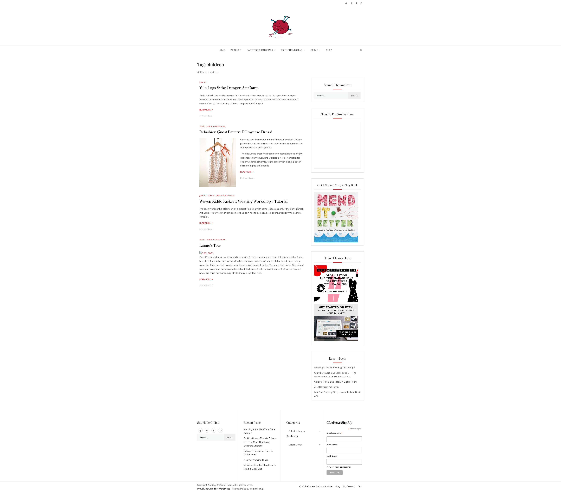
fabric (202, 126)
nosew (211, 195)
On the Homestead (292, 50)
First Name (332, 444)
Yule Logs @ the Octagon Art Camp (229, 88)
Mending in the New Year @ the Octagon (334, 367)
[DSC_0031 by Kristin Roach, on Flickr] (206, 252)
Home (222, 50)
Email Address (334, 433)
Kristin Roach (207, 116)
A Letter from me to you (326, 386)
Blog (337, 486)
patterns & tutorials (216, 126)
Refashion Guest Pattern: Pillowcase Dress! (235, 132)
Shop (329, 50)
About (314, 50)
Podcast (236, 50)
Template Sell (257, 488)
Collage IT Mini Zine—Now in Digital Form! (335, 381)
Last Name (332, 456)
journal (202, 82)
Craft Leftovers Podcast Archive (316, 486)
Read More (205, 110)
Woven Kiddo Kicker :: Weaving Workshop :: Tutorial (243, 201)
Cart (360, 486)
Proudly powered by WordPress (214, 488)
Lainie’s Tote (210, 245)
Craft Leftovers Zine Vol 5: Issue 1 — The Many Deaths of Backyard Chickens (260, 442)
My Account (349, 486)
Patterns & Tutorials (260, 50)
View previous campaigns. (339, 467)
